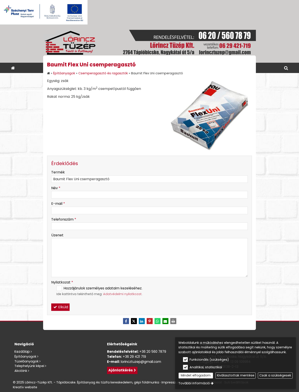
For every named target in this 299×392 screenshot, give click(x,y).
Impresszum (171, 382)
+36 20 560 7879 (152, 351)
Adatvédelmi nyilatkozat (122, 294)
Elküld (62, 307)
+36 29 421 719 (134, 356)
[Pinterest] (149, 321)
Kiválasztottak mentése (235, 375)
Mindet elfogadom (196, 375)
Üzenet (57, 235)
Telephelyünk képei (29, 366)
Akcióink (20, 371)
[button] (286, 68)
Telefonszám (63, 219)
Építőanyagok (25, 356)
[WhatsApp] (157, 321)
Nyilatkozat (62, 282)
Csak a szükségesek (275, 375)
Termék (58, 172)
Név (55, 188)
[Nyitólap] (149, 43)
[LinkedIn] (141, 321)
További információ (194, 383)
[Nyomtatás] (173, 321)
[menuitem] (12, 68)
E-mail (58, 203)
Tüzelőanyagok (26, 361)
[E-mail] (165, 321)
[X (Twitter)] (133, 321)
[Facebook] (125, 321)
